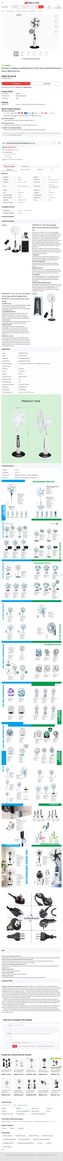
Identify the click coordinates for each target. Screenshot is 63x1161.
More (3, 1149)
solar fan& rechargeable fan (23, 1111)
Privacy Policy (54, 1155)
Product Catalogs (23, 1105)
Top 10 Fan (40, 1143)
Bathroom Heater (21, 1114)
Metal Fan (19, 1108)
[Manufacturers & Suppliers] (31, 2)
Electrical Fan (33, 11)
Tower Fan (12, 1128)
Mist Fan (4, 1108)
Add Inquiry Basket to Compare (31, 59)
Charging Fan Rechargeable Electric (41, 1139)
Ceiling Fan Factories (34, 1135)
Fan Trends (48, 1143)
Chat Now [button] (47, 83)
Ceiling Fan (21, 1128)
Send (15, 1046)
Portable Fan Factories (47, 1135)
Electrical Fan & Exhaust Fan (22, 11)
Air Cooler (4, 1111)
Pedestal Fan (40, 11)
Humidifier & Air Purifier (7, 1114)
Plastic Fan (49, 1108)
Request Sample (27, 87)
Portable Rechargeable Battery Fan (25, 1143)
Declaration (47, 1155)
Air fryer (48, 1111)
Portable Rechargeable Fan (9, 1139)
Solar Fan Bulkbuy (7, 1146)
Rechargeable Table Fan (8, 1143)
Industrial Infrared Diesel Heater (39, 1114)
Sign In (4, 159)
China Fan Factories (7, 1135)
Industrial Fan (35, 1108)
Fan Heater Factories (21, 1135)
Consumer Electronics (10, 11)
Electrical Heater (35, 1111)
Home (3, 11)
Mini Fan (5, 1128)
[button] (56, 169)
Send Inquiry (16, 83)
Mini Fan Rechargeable (24, 1139)
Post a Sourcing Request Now (46, 1046)
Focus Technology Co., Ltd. (21, 1155)
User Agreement (40, 1155)
